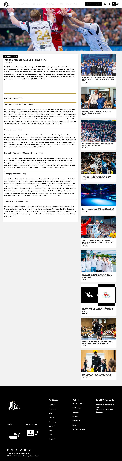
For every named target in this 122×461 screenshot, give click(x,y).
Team (33, 4)
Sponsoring (50, 4)
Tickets (60, 4)
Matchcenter (23, 4)
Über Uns (40, 4)
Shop (98, 4)
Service (68, 4)
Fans (75, 4)
